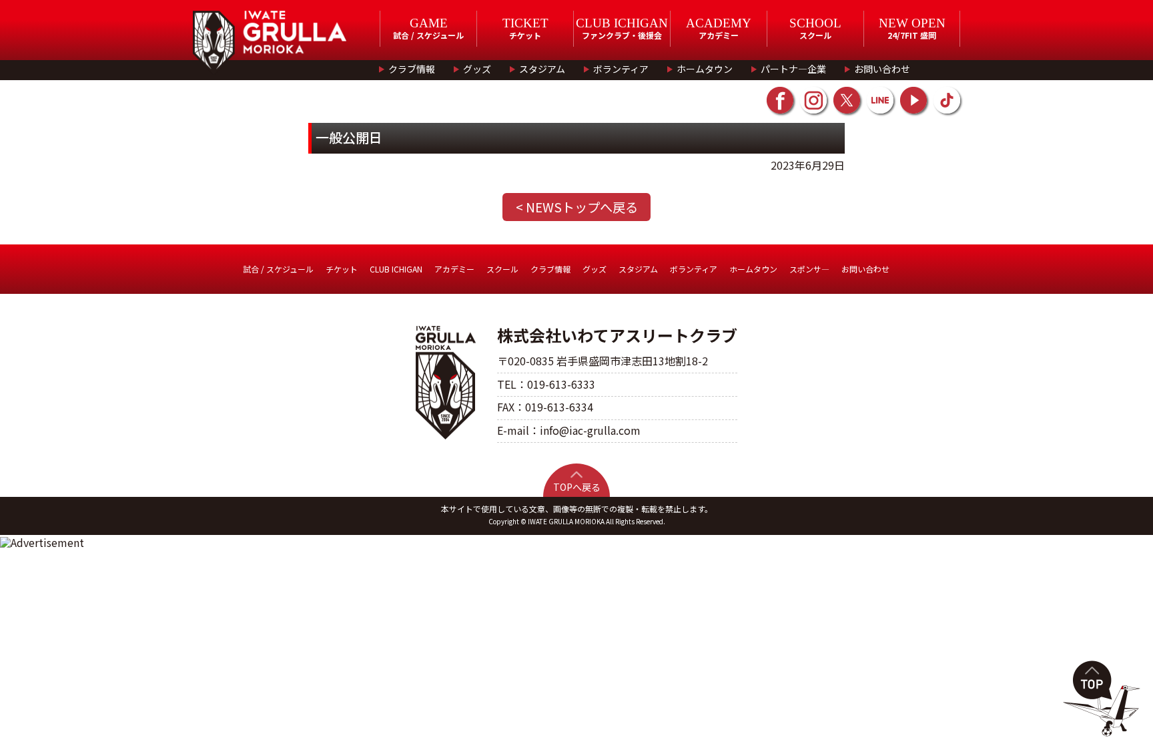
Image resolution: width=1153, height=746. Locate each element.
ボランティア (621, 68)
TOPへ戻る (577, 487)
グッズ (477, 68)
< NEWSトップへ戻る (577, 207)
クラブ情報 (411, 68)
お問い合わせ (882, 68)
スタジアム (542, 68)
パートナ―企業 (793, 68)
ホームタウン (705, 68)
